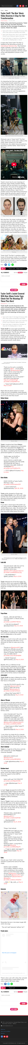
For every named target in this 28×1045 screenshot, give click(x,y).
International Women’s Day (9, 46)
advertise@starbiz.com (7, 1026)
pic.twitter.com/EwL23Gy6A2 (12, 880)
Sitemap (3, 1033)
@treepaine (7, 878)
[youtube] (20, 6)
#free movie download (7, 6)
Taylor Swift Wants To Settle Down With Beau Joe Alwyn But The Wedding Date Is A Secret (14, 39)
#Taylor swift (12, 268)
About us (3, 1029)
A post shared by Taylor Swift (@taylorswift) (12, 973)
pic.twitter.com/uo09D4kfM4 (12, 759)
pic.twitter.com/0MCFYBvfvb (12, 622)
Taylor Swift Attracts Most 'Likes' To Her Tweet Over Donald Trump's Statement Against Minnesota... (15, 35)
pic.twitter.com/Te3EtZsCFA (12, 468)
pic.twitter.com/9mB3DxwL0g (13, 572)
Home (2, 10)
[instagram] (23, 6)
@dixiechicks (12, 873)
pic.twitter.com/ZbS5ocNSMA (12, 724)
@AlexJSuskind (15, 370)
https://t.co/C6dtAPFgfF (11, 380)
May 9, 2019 (7, 385)
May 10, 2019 (18, 626)
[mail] (26, 6)
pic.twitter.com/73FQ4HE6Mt (12, 655)
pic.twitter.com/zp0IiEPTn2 (12, 381)
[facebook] (17, 6)
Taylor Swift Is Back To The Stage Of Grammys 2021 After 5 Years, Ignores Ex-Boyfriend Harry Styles (15, 31)
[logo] (5, 1018)
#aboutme (13, 845)
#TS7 (12, 467)
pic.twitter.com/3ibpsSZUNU (12, 781)
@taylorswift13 (8, 571)
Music (6, 10)
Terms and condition (5, 1031)
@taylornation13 (18, 571)
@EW (12, 369)
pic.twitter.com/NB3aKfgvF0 (12, 847)
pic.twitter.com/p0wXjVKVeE (12, 818)
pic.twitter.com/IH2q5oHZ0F (12, 484)
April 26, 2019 (18, 488)
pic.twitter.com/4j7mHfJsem (12, 691)
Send (23, 284)
